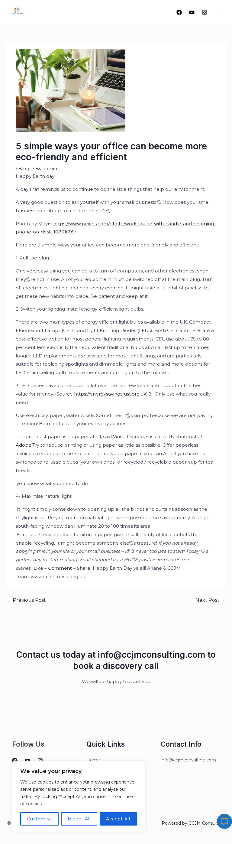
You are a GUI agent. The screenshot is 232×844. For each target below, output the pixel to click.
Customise (39, 819)
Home (93, 760)
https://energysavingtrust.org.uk (110, 394)
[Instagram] (204, 12)
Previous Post (26, 600)
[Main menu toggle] (219, 11)
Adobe (23, 445)
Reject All (79, 819)
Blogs (24, 168)
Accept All (118, 819)
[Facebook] (179, 12)
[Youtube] (192, 12)
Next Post (210, 600)
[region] (78, 796)
